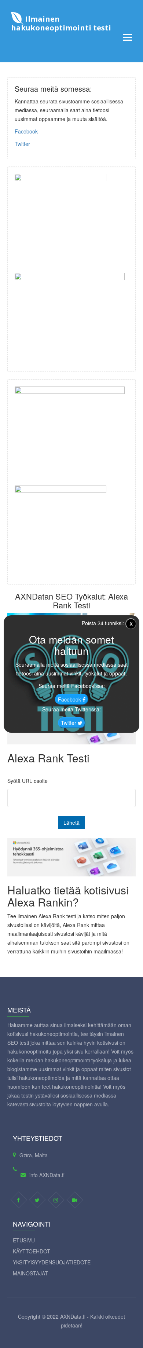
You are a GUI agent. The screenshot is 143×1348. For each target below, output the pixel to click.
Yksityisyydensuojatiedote (52, 1262)
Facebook (26, 131)
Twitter (22, 143)
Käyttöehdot (31, 1251)
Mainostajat (30, 1273)
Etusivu (24, 1240)
